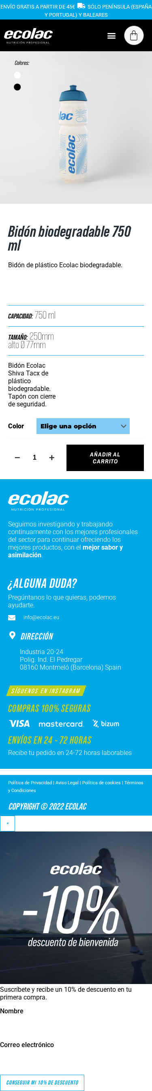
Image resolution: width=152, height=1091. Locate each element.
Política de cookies (101, 783)
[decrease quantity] (17, 457)
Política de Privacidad (30, 783)
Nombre (12, 1011)
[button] (111, 35)
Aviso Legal (67, 783)
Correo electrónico (27, 1045)
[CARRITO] (134, 35)
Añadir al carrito (105, 457)
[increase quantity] (52, 457)
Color (16, 426)
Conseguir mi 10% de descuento (42, 1082)
